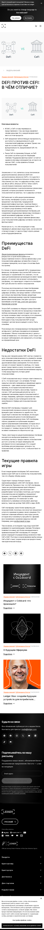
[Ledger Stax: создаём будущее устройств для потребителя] (22, 674)
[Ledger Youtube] (29, 735)
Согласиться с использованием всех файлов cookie (22, 925)
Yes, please (16, 18)
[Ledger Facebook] (10, 735)
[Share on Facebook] (4, 553)
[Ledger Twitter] (23, 735)
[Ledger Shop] (36, 26)
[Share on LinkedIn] (15, 553)
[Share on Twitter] (10, 553)
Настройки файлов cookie (22, 920)
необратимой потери (22, 521)
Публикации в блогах (21, 77)
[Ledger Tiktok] (4, 742)
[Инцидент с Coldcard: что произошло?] (22, 579)
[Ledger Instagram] (16, 735)
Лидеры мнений (13, 70)
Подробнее (7, 608)
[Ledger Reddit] (4, 735)
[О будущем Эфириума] (22, 628)
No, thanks (28, 18)
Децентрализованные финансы (13, 254)
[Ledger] (4, 26)
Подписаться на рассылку (15, 781)
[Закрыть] (41, 898)
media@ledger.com (29, 729)
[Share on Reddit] (21, 553)
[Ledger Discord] (10, 742)
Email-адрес (8, 774)
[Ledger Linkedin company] (35, 735)
